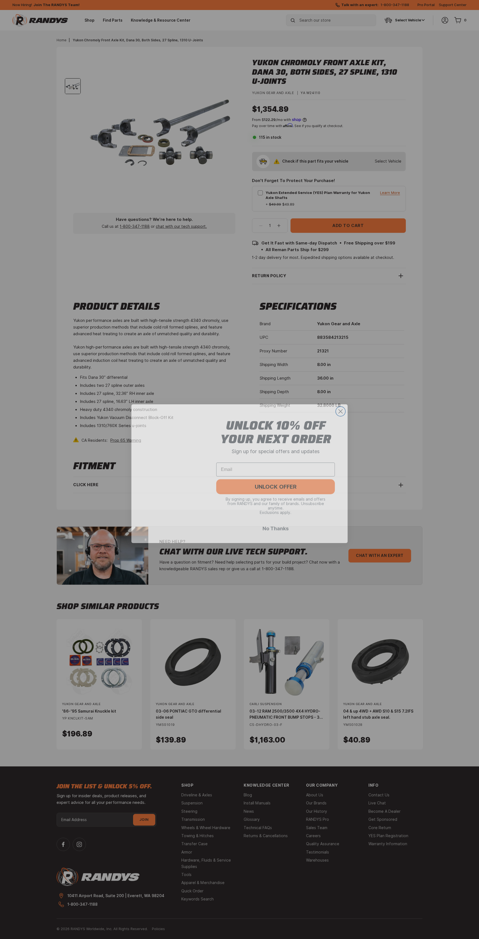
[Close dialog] (340, 407)
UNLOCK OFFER (276, 482)
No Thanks (276, 524)
